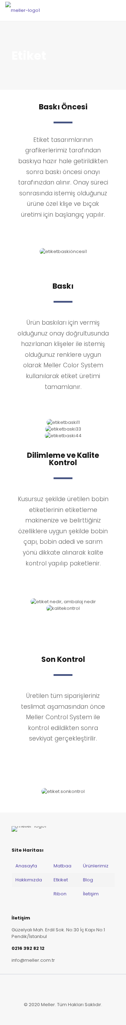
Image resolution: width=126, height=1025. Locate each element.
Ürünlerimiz (95, 865)
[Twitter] (63, 1014)
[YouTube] (72, 1014)
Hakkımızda (28, 879)
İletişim (91, 893)
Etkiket (61, 879)
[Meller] (22, 10)
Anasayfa (26, 865)
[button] (23, 429)
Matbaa (62, 865)
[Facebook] (53, 1014)
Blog (88, 879)
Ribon (60, 893)
